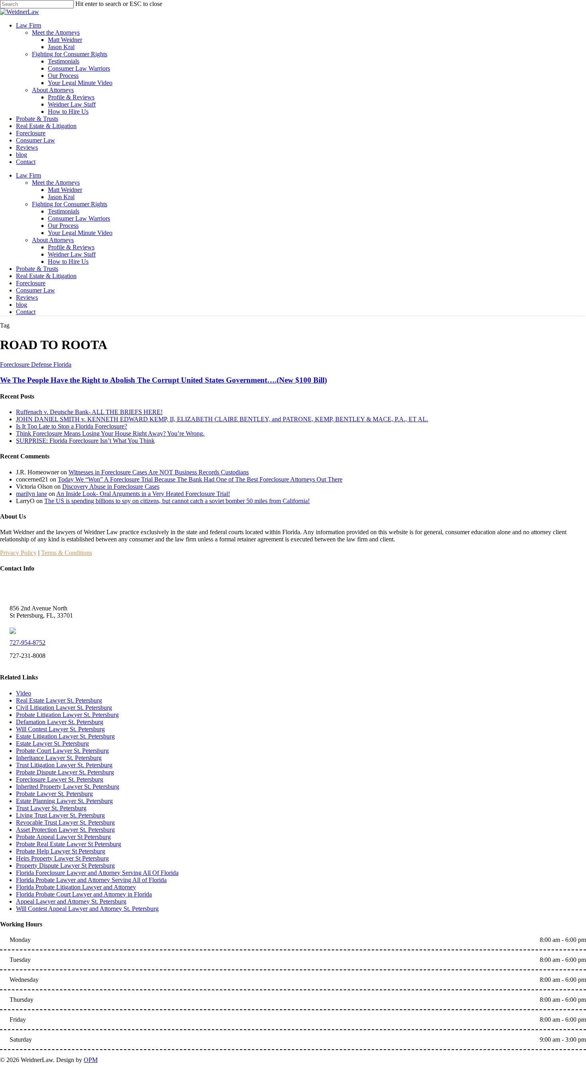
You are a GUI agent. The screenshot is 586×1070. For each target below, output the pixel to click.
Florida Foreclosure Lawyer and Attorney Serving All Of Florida (97, 872)
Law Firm (28, 175)
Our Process (63, 225)
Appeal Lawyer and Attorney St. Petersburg (71, 901)
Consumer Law (35, 290)
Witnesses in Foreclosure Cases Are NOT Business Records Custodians (159, 472)
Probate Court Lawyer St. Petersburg (62, 750)
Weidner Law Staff (72, 254)
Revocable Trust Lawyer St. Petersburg (65, 822)
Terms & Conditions (66, 552)
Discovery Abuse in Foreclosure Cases (110, 486)
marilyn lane (31, 493)
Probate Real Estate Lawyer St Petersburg (68, 844)
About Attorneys (53, 240)
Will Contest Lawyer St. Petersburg (60, 729)
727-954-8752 (27, 642)
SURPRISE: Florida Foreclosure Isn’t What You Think (85, 440)
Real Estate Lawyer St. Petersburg (59, 700)
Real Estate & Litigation (46, 275)
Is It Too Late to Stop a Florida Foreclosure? (71, 426)
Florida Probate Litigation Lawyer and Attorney (76, 887)
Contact (25, 311)
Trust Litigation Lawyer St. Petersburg (64, 765)
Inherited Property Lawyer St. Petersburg (67, 786)
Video (23, 693)
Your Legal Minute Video (80, 232)
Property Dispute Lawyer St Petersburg (65, 865)
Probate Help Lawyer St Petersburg (60, 851)
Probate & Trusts (37, 268)
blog (21, 304)
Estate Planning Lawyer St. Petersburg (64, 801)
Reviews (27, 297)
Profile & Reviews (71, 247)
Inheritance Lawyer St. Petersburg (59, 757)
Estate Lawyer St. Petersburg (52, 743)
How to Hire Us (68, 261)
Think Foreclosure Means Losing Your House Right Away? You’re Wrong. (110, 433)
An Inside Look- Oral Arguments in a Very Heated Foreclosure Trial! (143, 493)
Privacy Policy (18, 552)
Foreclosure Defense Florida (35, 364)
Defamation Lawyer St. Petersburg (59, 722)
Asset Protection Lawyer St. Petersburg (65, 829)
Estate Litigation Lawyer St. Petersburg (65, 736)
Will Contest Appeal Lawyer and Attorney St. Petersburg (87, 908)
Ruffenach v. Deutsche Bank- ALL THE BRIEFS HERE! (89, 412)
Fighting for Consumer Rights (69, 204)
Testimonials (63, 211)
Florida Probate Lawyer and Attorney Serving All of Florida (91, 880)
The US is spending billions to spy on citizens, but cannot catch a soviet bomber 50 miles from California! (177, 500)
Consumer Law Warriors (79, 218)
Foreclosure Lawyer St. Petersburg (59, 779)
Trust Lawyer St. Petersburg (51, 808)
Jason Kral (61, 196)
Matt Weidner (65, 189)
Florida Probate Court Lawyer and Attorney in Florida (84, 894)
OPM (91, 1059)
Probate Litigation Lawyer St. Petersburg (67, 714)
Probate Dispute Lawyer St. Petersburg (65, 772)
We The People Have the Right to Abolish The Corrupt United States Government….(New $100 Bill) (163, 380)
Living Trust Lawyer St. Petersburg (60, 815)
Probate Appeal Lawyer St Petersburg (63, 836)
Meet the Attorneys (56, 182)
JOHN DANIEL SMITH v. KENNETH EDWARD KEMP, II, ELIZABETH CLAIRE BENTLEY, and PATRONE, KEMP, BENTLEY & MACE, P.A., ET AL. (222, 419)
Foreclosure (30, 283)
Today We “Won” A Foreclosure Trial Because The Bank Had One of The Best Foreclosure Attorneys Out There (200, 479)
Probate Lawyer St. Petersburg (54, 793)
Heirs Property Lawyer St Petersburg (62, 858)
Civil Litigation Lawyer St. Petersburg (64, 707)
